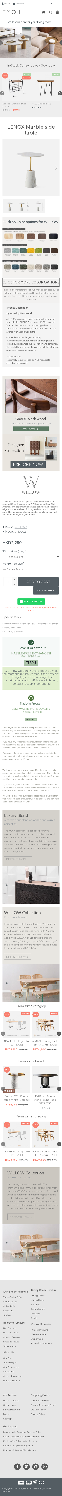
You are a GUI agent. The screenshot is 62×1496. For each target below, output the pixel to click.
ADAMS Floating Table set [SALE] (17, 1042)
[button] (2, 93)
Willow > (29, 428)
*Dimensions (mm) (13, 551)
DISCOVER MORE (16, 859)
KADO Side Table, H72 (41, 103)
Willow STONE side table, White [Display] (17, 1098)
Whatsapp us (33, 601)
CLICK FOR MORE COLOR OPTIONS (31, 282)
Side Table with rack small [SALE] (14, 105)
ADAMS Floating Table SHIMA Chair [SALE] (45, 1042)
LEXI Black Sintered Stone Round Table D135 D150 (45, 1100)
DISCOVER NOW (15, 957)
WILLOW (21, 527)
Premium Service (12, 563)
